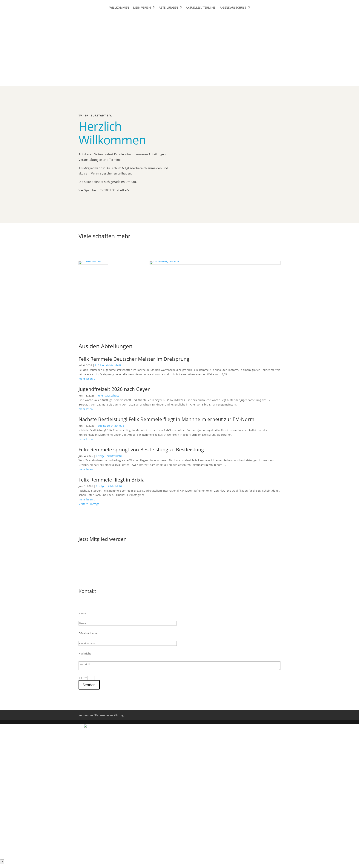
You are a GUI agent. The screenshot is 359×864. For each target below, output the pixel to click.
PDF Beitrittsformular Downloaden (112, 553)
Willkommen (119, 7)
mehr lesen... (87, 378)
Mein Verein (142, 7)
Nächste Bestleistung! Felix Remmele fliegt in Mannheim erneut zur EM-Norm (166, 419)
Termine (88, 203)
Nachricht (85, 653)
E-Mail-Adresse (88, 633)
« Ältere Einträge (89, 504)
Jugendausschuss (233, 7)
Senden (89, 684)
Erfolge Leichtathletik (108, 365)
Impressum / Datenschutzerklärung (101, 715)
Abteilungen (168, 7)
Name (82, 613)
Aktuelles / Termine (200, 7)
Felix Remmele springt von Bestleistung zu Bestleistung (141, 449)
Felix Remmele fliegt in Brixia (112, 479)
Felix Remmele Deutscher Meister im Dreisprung (134, 359)
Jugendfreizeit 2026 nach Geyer (114, 389)
